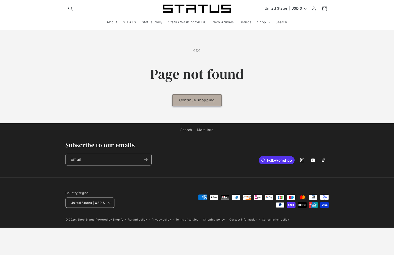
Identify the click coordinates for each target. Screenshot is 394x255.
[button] (70, 8)
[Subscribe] (145, 159)
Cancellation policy (275, 219)
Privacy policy (161, 219)
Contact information (243, 219)
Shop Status (86, 219)
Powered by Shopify (109, 219)
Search (186, 130)
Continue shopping (197, 100)
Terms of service (187, 219)
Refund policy (137, 219)
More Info (205, 130)
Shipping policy (214, 219)
